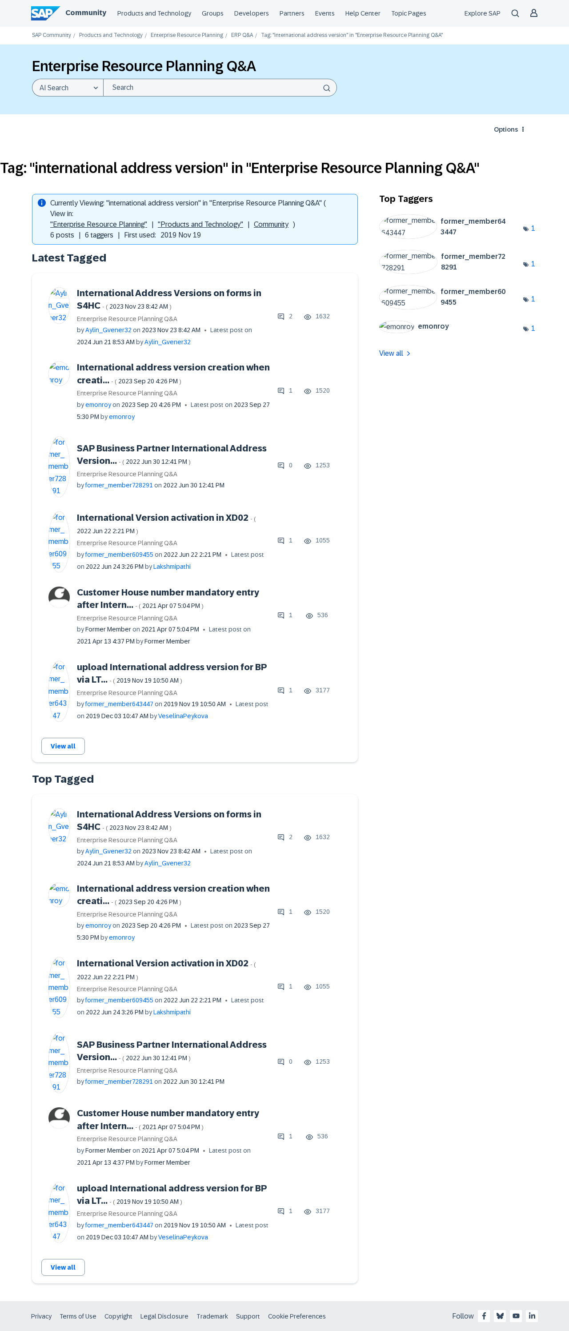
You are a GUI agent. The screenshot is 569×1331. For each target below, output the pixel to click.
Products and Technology (154, 13)
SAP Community (51, 35)
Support (248, 1316)
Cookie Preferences (297, 1316)
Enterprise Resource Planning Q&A (127, 318)
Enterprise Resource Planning (187, 35)
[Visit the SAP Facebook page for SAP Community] (484, 1315)
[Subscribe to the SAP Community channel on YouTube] (516, 1315)
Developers (251, 13)
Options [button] (506, 129)
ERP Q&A (242, 35)
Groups (213, 13)
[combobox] (220, 88)
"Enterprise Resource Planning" (98, 224)
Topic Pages (408, 13)
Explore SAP (483, 13)
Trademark (212, 1316)
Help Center (363, 13)
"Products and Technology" (200, 224)
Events (325, 13)
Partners (292, 13)
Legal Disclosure (164, 1316)
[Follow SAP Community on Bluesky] (500, 1315)
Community (85, 12)
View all (63, 746)
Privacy (41, 1316)
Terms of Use (78, 1316)
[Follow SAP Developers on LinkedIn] (532, 1315)
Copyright (118, 1316)
